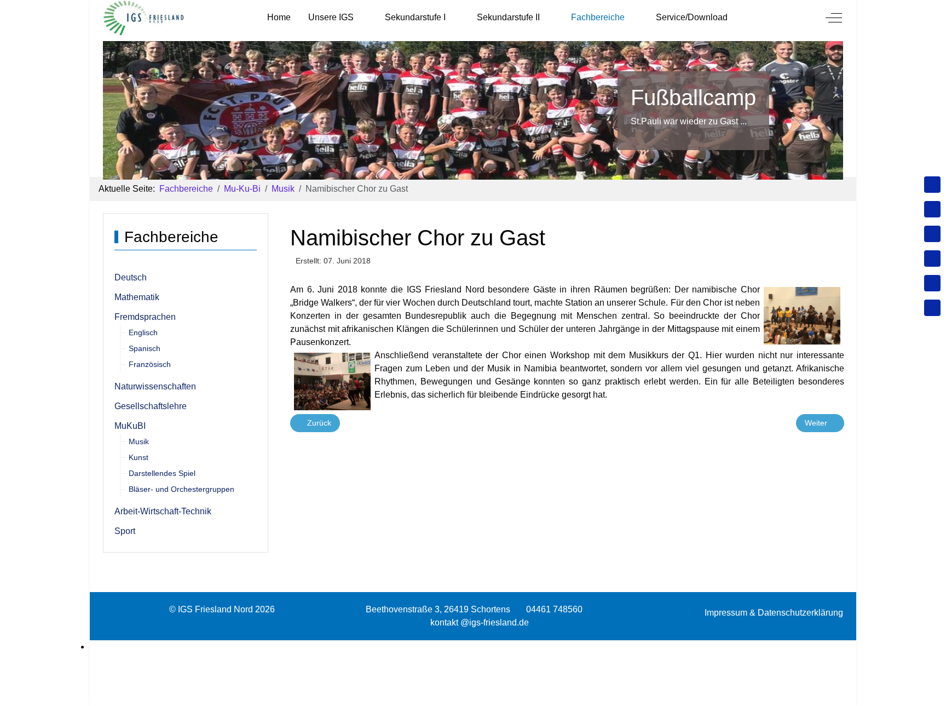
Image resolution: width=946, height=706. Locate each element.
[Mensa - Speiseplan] (932, 234)
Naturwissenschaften (155, 386)
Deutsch (130, 277)
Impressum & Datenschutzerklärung (774, 612)
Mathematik (136, 297)
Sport (124, 531)
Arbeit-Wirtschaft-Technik (162, 511)
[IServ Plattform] (932, 283)
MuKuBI (130, 426)
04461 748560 (554, 609)
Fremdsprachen (145, 317)
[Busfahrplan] (932, 308)
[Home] (932, 184)
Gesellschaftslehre (150, 406)
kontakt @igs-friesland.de (479, 622)
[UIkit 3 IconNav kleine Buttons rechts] (473, 646)
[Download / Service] (932, 209)
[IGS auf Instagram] (932, 258)
